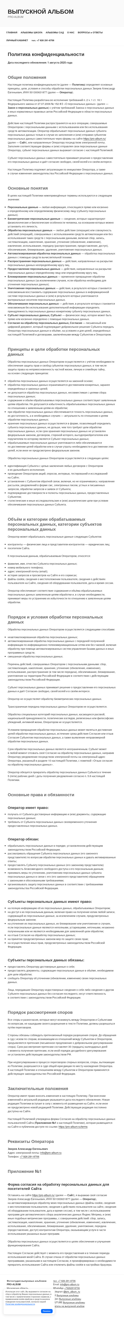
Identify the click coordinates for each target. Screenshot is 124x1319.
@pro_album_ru (71, 1291)
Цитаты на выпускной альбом (68, 1306)
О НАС (70, 32)
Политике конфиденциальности (20, 1304)
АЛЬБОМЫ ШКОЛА (31, 32)
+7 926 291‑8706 (29, 1156)
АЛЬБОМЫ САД (55, 32)
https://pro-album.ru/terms (73, 1126)
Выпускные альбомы (68, 1295)
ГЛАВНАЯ (11, 32)
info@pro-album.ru (51, 1152)
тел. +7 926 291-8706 (42, 40)
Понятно (47, 1311)
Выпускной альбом (41, 11)
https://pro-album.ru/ (94, 138)
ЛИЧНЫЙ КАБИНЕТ (17, 40)
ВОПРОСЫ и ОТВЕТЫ (90, 32)
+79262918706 (72, 1288)
